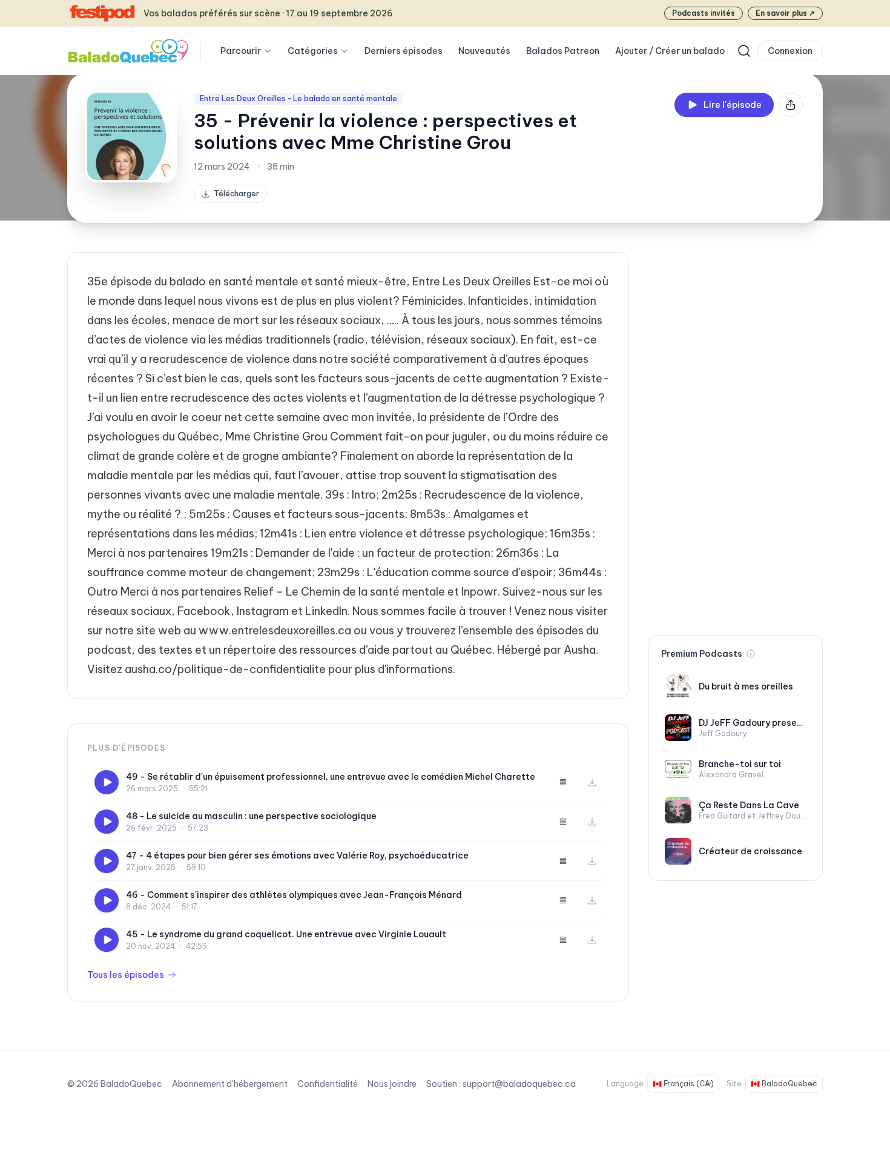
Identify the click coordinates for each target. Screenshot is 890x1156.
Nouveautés (484, 50)
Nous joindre (392, 1083)
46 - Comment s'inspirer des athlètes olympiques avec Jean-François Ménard (294, 894)
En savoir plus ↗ (785, 13)
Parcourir (240, 50)
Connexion (790, 50)
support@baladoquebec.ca (519, 1083)
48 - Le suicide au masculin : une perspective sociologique (251, 816)
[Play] (106, 782)
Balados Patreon (562, 50)
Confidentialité (327, 1083)
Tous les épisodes (125, 974)
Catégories (313, 50)
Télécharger (236, 193)
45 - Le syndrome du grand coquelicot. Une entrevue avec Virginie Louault (286, 934)
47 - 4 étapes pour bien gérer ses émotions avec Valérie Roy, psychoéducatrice (297, 855)
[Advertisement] (735, 434)
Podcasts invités (703, 13)
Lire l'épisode (733, 104)
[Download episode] (592, 782)
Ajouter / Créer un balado (670, 50)
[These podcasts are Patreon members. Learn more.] (751, 654)
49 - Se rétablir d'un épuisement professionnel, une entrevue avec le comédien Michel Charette (330, 776)
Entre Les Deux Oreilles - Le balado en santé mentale (298, 98)
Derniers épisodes (403, 50)
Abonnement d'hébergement (230, 1083)
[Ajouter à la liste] (563, 782)
